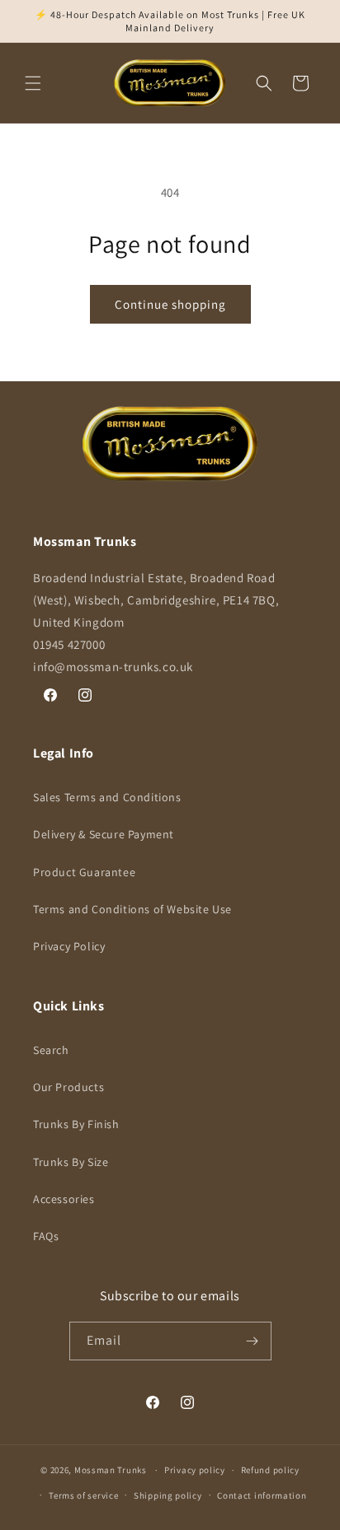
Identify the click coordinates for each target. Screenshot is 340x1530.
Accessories (64, 1199)
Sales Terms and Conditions (107, 797)
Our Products (68, 1087)
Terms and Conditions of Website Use (132, 909)
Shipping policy (168, 1495)
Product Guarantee (84, 872)
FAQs (46, 1236)
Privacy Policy (69, 946)
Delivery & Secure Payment (103, 834)
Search (51, 1050)
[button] (33, 83)
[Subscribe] (252, 1341)
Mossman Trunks (110, 1470)
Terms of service (83, 1495)
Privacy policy (194, 1470)
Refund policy (270, 1470)
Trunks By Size (70, 1161)
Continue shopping (170, 304)
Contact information (261, 1495)
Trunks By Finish (76, 1124)
